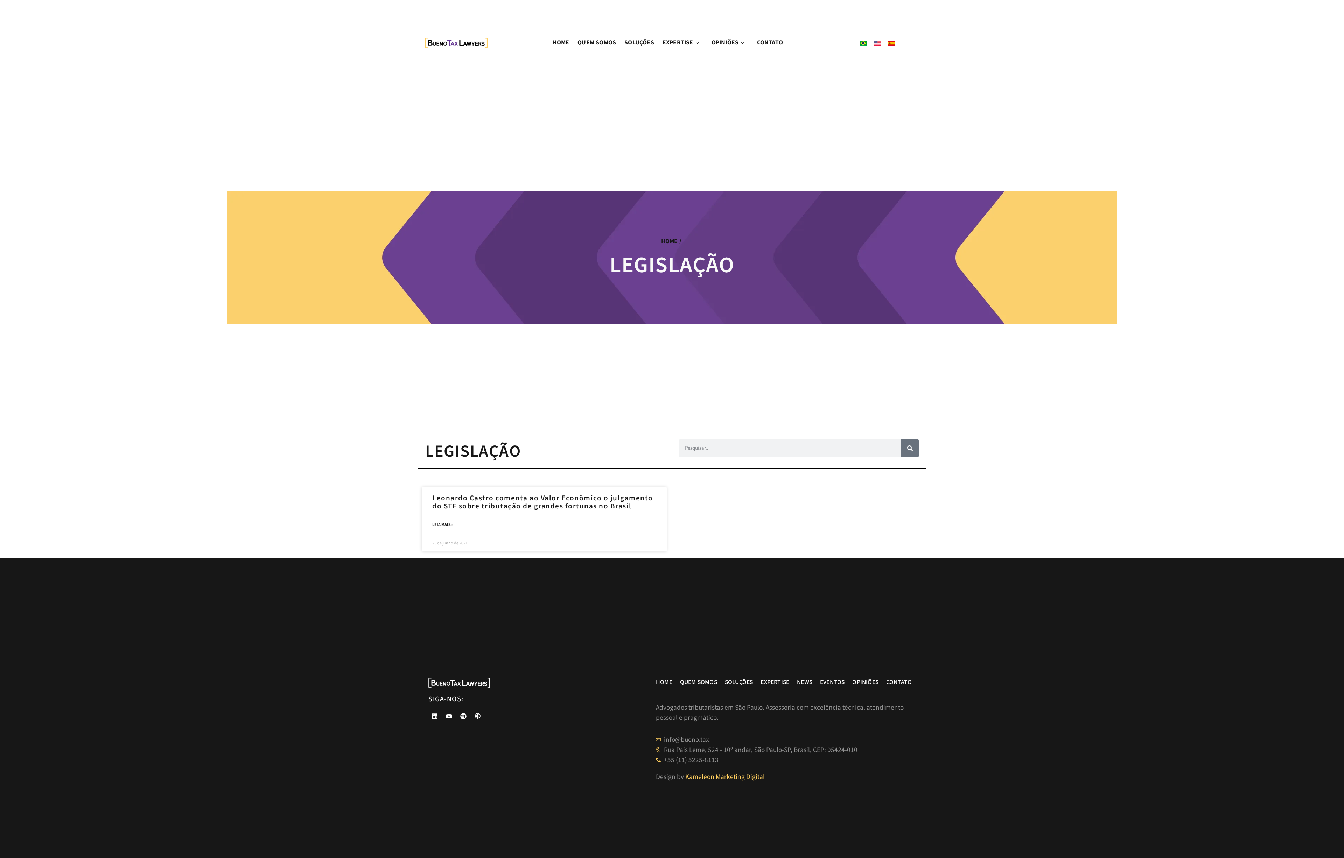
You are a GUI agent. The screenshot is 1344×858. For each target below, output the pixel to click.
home (669, 241)
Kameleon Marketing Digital (725, 777)
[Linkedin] (434, 716)
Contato (770, 42)
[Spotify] (463, 716)
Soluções (639, 42)
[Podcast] (477, 716)
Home (560, 42)
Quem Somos (597, 42)
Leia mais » (443, 525)
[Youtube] (449, 716)
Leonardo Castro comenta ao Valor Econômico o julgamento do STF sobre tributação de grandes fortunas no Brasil (542, 502)
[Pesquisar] (910, 448)
